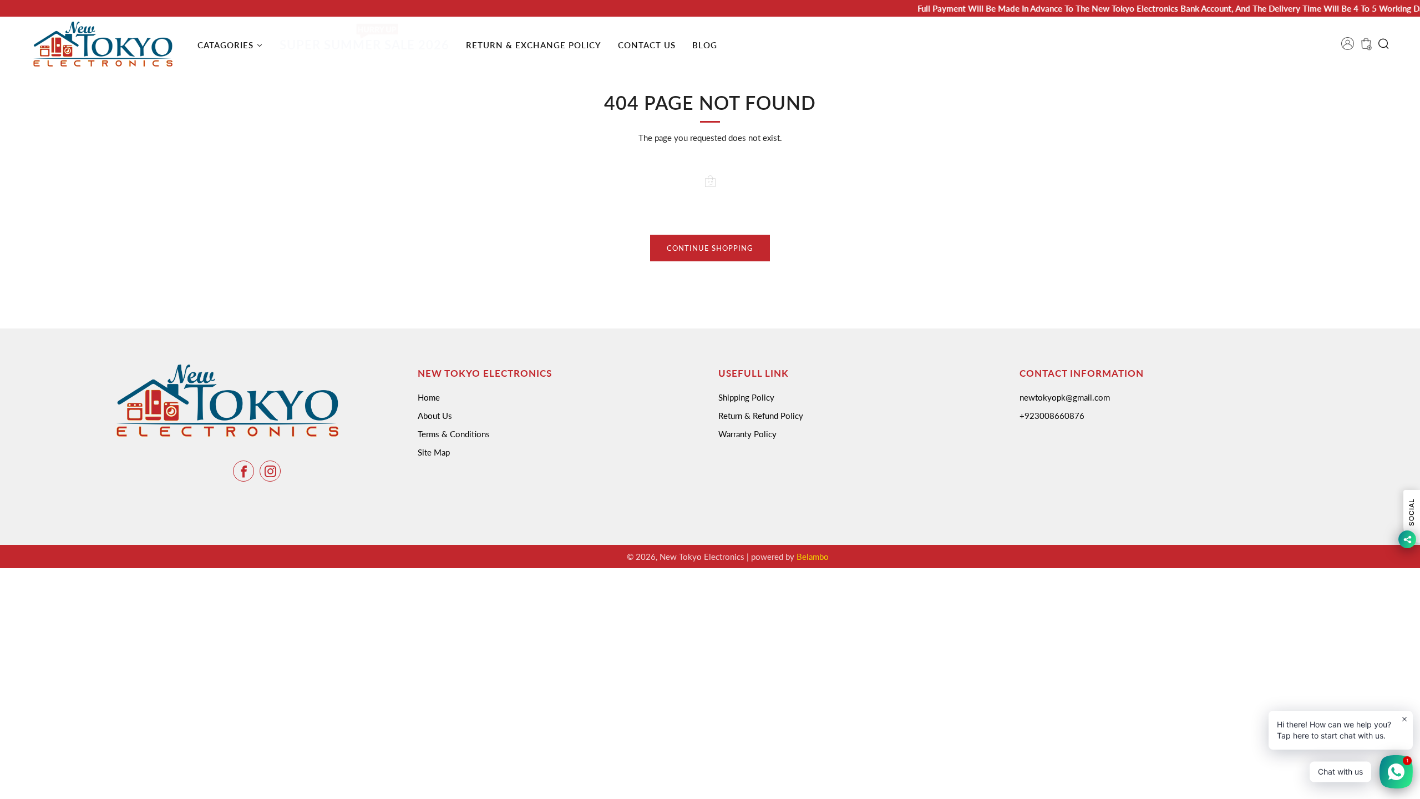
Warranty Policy (747, 434)
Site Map (434, 452)
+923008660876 (1052, 416)
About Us (435, 416)
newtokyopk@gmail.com (1065, 397)
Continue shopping (710, 248)
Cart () (1365, 47)
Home (429, 397)
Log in (1351, 47)
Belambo (813, 557)
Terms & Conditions (454, 434)
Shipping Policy (746, 397)
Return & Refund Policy (760, 416)
